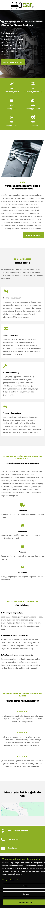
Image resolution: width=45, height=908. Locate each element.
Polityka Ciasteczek (10, 880)
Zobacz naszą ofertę (13, 62)
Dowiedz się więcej (33, 235)
